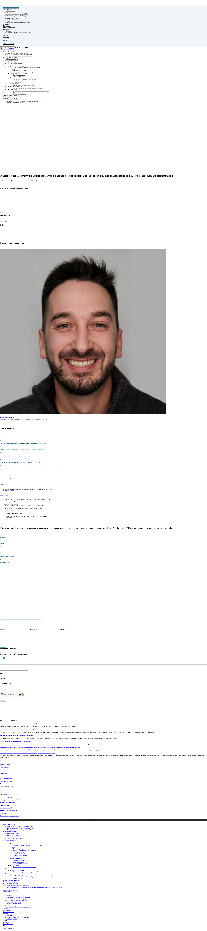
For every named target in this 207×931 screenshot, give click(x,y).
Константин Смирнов (7, 417)
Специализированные (9, 840)
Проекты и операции (16, 858)
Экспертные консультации (11, 880)
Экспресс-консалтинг (6, 797)
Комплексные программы (7, 775)
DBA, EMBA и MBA (9, 824)
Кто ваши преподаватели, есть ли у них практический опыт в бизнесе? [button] (18, 724)
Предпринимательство (19, 853)
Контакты (3, 813)
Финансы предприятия (19, 849)
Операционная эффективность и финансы (25, 860)
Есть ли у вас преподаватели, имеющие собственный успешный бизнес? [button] (18, 729)
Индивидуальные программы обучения (11, 800)
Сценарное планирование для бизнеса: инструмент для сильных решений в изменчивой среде (34, 887)
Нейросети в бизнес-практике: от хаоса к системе (27, 845)
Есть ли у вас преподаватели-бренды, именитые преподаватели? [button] (16, 735)
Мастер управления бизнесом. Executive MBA (20, 828)
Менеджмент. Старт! (12, 833)
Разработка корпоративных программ (17, 885)
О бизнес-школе (4, 805)
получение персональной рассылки (60, 688)
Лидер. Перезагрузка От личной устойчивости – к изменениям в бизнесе (34, 877)
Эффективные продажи (20, 855)
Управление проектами (6, 778)
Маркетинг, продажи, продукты (19, 852)
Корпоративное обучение (7, 802)
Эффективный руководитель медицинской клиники (21, 837)
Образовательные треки (6, 794)
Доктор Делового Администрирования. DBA (19, 826)
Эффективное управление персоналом (24, 867)
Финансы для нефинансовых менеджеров (25, 850)
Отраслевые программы (6, 792)
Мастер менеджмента (12, 835)
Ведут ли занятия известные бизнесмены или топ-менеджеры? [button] (16, 741)
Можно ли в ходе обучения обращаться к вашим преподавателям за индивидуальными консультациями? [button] (27, 753)
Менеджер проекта (18, 862)
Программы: (4, 773)
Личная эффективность (6, 786)
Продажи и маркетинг (6, 781)
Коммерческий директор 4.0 (14, 838)
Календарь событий (6, 808)
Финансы (2, 784)
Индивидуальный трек (19, 878)
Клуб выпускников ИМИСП (8, 810)
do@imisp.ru (4, 767)
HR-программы (14, 865)
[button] (6, 219)
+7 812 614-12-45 (5, 764)
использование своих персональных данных (23, 688)
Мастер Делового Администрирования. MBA (19, 830)
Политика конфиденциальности (9, 816)
